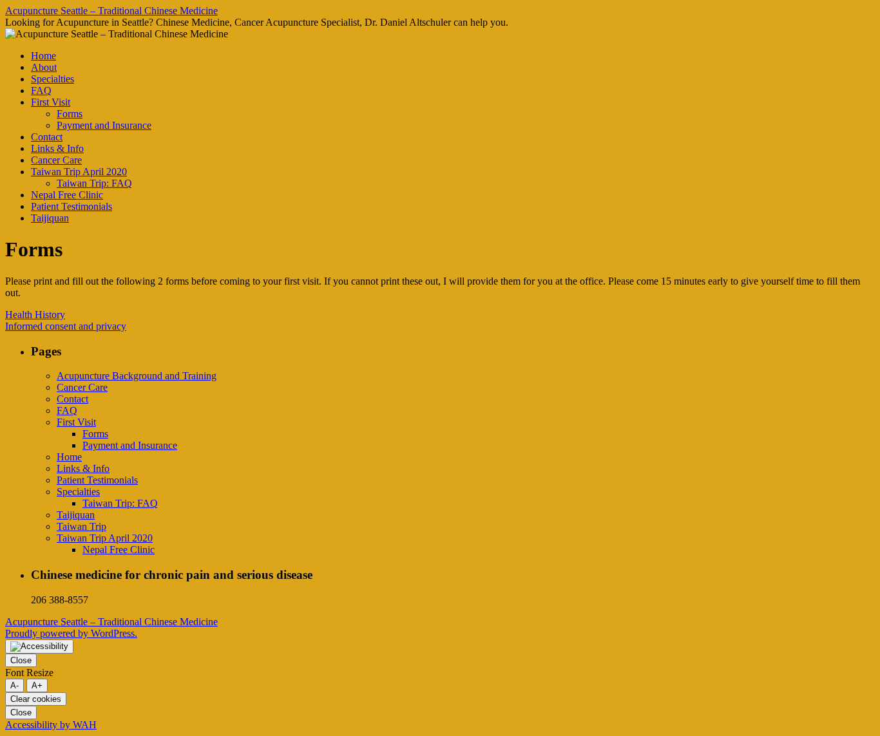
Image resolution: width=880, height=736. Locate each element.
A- (14, 685)
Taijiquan (50, 217)
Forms (69, 113)
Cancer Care (56, 160)
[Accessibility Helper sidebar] (39, 646)
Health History (35, 314)
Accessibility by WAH (51, 724)
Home (43, 55)
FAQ (41, 90)
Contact (46, 136)
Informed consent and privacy (65, 326)
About (44, 67)
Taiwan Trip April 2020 (79, 171)
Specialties (52, 78)
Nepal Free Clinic (67, 194)
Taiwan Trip (81, 526)
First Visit (50, 102)
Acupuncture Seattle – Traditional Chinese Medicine (111, 10)
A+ (37, 685)
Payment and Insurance (104, 125)
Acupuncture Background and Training (136, 375)
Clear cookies (35, 699)
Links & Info (57, 148)
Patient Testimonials (71, 206)
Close (21, 660)
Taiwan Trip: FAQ (94, 183)
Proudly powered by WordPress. (71, 633)
